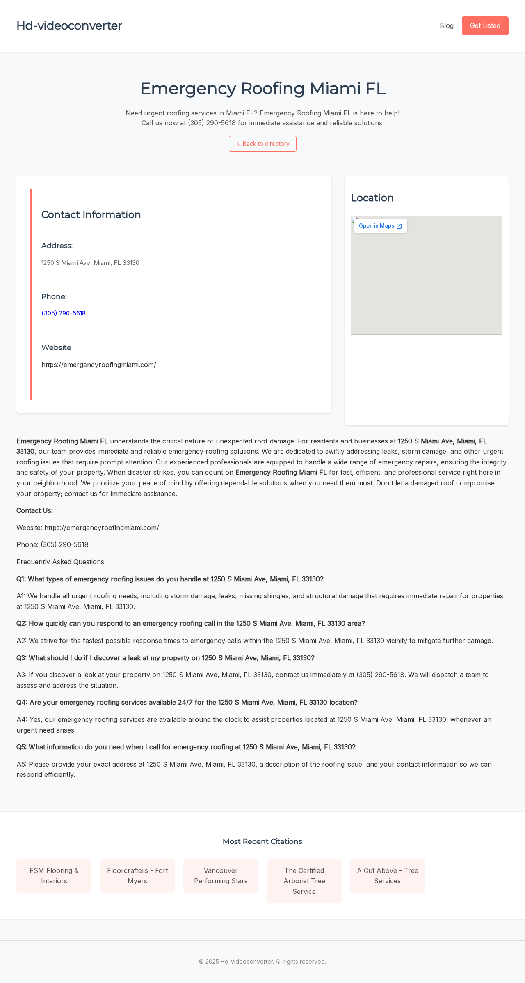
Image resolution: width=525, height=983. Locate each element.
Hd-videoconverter (69, 25)
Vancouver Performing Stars (221, 875)
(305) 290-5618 (63, 313)
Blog (447, 25)
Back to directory (263, 143)
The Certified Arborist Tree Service (304, 881)
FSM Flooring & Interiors (54, 875)
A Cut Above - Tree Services (387, 875)
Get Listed (485, 25)
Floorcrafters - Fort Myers (137, 875)
